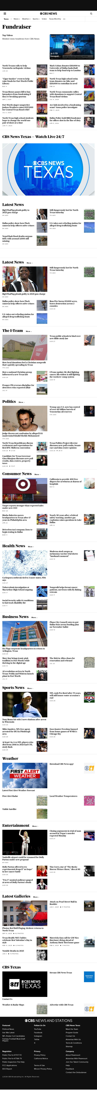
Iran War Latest (8, 1033)
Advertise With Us (73, 1039)
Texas (6, 19)
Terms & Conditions (74, 1043)
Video (44, 19)
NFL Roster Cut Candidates (13, 1036)
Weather (25, 19)
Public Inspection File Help (13, 1062)
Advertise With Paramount (76, 1058)
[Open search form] (91, 13)
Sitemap (69, 1046)
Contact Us (70, 1036)
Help (68, 1065)
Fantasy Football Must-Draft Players (13, 1040)
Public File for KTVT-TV (12, 1055)
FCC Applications (9, 1065)
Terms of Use (39, 1065)
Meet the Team (72, 1029)
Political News (8, 1029)
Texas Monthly (55, 19)
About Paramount (73, 1055)
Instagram (38, 1036)
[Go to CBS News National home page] (48, 13)
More (29, 263)
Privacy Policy (39, 1055)
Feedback (70, 1069)
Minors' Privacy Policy (43, 1069)
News (16, 19)
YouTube (37, 1029)
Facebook (38, 1033)
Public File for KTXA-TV (12, 1058)
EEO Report (7, 1069)
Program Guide (72, 1033)
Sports (35, 19)
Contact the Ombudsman (76, 1072)
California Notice (41, 1058)
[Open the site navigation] (19, 13)
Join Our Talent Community (77, 1062)
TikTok (36, 1039)
